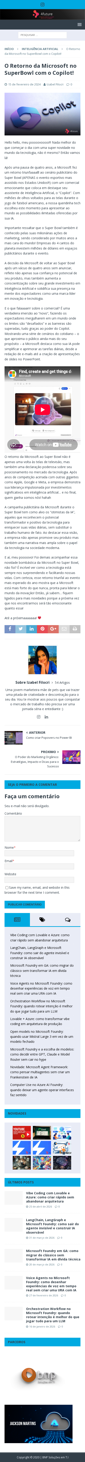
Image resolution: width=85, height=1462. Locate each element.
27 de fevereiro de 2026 (43, 1295)
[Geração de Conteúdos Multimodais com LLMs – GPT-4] (42, 1163)
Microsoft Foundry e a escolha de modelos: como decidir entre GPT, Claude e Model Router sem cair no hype (42, 1054)
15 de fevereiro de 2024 (24, 84)
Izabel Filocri (55, 84)
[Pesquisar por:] (42, 35)
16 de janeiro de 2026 (42, 1326)
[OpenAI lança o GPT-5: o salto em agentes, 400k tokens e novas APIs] (62, 1133)
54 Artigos (62, 682)
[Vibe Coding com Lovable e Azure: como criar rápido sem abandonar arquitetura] (14, 1198)
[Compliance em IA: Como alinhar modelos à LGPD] (22, 1163)
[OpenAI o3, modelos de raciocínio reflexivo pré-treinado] (62, 1163)
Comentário (13, 813)
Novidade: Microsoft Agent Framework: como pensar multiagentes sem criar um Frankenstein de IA (40, 1072)
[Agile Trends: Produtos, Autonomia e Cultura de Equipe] (42, 1148)
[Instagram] (42, 4)
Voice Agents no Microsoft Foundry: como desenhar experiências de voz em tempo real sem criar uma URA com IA (41, 988)
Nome (9, 847)
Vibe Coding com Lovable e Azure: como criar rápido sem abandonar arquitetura (50, 1197)
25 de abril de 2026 (40, 1206)
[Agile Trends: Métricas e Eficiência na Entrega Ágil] (62, 1148)
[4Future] (42, 17)
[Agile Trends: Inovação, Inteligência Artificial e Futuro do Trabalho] (22, 1148)
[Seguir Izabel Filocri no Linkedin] (44, 717)
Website (10, 874)
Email (8, 861)
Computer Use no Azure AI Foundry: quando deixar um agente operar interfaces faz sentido (42, 1090)
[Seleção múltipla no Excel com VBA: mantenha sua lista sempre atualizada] (42, 1133)
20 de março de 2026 (41, 1264)
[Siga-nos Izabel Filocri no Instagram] (38, 717)
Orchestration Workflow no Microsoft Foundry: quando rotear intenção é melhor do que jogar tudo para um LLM (41, 1006)
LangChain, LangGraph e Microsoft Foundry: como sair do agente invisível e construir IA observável (39, 953)
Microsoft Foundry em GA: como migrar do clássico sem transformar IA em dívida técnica (42, 970)
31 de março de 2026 (41, 1237)
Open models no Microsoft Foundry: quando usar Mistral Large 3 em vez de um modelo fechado (41, 1036)
